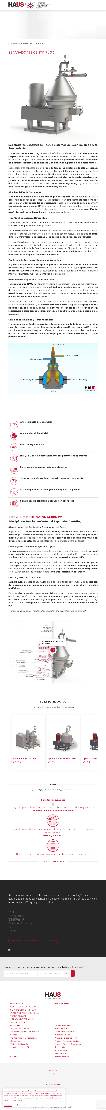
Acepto (8, 1105)
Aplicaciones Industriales (62, 758)
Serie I (51, 761)
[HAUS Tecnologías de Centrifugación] (16, 5)
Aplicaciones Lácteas (24, 758)
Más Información (20, 1105)
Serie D (17, 761)
